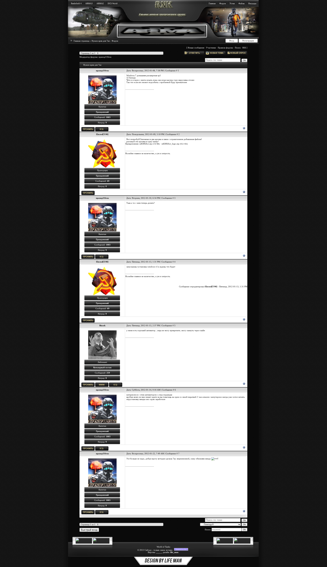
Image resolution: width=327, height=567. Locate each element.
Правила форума (225, 48)
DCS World (113, 3)
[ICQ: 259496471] (115, 384)
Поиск (238, 48)
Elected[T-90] (102, 134)
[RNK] (159, 36)
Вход (231, 41)
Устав (232, 3)
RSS (244, 48)
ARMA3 (89, 3)
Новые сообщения (196, 48)
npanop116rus (105, 57)
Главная (212, 3)
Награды (252, 3)
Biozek (102, 325)
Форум (222, 3)
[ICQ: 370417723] (101, 129)
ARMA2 (100, 3)
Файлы (241, 3)
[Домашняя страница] (101, 384)
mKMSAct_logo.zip (170, 144)
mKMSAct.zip (145, 144)
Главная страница (81, 41)
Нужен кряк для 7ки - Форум (105, 41)
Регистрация (248, 41)
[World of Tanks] (84, 543)
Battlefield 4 (76, 3)
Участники (211, 48)
